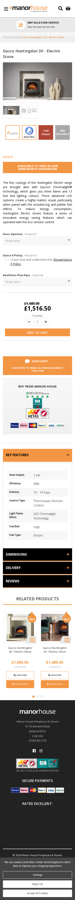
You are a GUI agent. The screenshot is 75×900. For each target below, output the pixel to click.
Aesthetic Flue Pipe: (23, 275)
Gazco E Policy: (19, 255)
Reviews (12, 581)
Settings (37, 875)
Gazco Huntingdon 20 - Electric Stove (55, 649)
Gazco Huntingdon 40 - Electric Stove (20, 649)
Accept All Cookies (37, 893)
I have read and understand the (41, 262)
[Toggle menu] (6, 8)
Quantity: (37, 315)
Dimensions (16, 554)
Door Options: (19, 234)
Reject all (37, 884)
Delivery (13, 567)
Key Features (17, 455)
